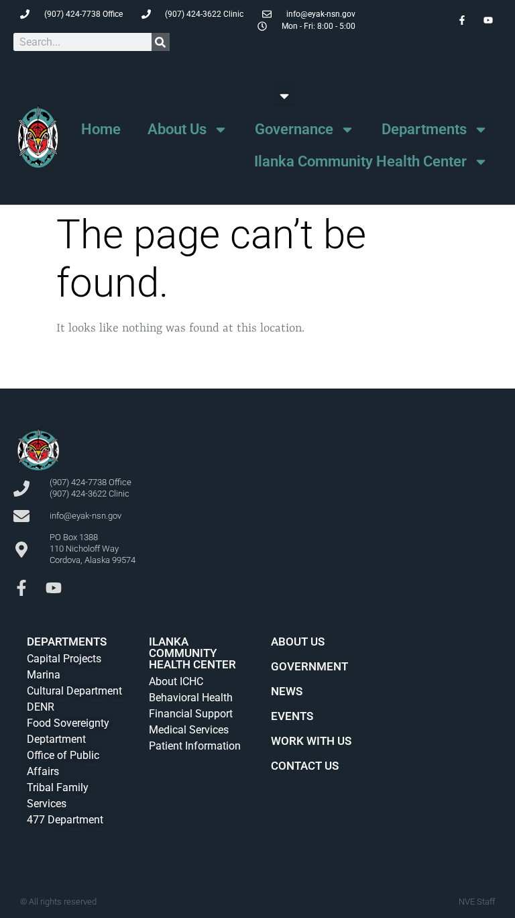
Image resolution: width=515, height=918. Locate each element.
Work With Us (311, 741)
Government (309, 666)
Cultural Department (74, 690)
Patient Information (195, 746)
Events (292, 716)
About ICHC (176, 681)
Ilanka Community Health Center (360, 161)
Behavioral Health (191, 697)
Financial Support (191, 713)
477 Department (65, 819)
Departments (424, 129)
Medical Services (189, 729)
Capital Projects (64, 658)
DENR (40, 707)
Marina (43, 674)
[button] (284, 96)
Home (101, 129)
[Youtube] (54, 588)
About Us (177, 129)
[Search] (161, 42)
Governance (294, 129)
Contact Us (305, 765)
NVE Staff (477, 902)
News (286, 691)
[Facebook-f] (21, 588)
